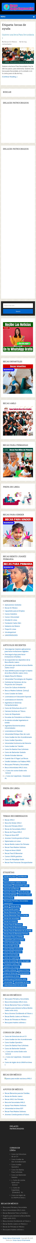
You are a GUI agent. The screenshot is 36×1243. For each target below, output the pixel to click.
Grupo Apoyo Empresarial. (11, 1238)
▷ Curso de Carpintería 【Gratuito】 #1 (17, 1190)
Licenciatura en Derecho (14, 700)
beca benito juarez (21, 886)
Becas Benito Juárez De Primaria (17, 844)
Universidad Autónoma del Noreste (18, 743)
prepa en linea (23, 970)
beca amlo (8, 886)
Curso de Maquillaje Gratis (14, 859)
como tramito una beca (13, 952)
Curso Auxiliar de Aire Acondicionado (18, 737)
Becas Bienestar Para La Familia (16, 915)
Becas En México (10, 42)
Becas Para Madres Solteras (15, 847)
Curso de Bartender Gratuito (15, 752)
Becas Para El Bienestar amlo (15, 927)
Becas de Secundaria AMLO (15, 829)
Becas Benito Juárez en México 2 (17, 1016)
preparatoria (24, 973)
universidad (8, 982)
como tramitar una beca (13, 949)
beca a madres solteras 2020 (15, 883)
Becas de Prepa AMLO (13, 832)
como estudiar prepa (12, 943)
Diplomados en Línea (13, 841)
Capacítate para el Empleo (15, 611)
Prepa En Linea (10, 629)
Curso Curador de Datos (14, 694)
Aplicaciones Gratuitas (13, 605)
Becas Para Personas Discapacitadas (18, 862)
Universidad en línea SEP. (14, 1108)
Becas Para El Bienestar (13, 853)
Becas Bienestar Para (12, 912)
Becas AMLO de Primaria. (14, 1099)
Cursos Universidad (12, 617)
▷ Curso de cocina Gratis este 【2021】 (18, 1182)
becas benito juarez (11, 909)
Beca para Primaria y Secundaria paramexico (16, 902)
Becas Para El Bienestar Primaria (16, 934)
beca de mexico (10, 892)
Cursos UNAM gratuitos (13, 856)
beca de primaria (10, 895)
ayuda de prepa (10, 876)
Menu (3, 17)
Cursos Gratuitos (11, 614)
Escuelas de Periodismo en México (18, 717)
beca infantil (8, 898)
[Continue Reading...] (9, 77)
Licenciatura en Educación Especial (18, 697)
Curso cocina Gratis (11, 955)
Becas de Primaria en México (15, 1019)
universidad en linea (22, 982)
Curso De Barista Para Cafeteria (16, 749)
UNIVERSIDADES (11, 635)
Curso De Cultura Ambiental (15, 687)
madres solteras (10, 970)
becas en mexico (10, 921)
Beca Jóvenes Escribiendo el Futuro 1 (19, 1013)
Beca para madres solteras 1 (15, 1023)
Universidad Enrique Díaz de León (17, 734)
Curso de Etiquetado (12, 714)
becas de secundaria (12, 918)
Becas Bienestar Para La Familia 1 (17, 1005)
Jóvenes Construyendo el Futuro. (17, 838)
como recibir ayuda (11, 946)
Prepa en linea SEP (12, 835)
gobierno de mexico (11, 967)
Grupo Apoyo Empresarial (21, 1240)
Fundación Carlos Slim (13, 623)
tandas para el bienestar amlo (15, 979)
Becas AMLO (9, 820)
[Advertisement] (18, 123)
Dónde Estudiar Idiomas (13, 755)
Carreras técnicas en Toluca (15, 711)
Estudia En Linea (11, 620)
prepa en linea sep (11, 973)
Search (18, 311)
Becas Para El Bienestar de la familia (17, 931)
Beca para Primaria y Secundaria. (17, 764)
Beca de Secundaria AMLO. (15, 1102)
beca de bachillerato (11, 889)
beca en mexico (25, 895)
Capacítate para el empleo (14, 940)
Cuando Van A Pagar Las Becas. (16, 758)
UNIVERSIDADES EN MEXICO (15, 985)
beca (6, 880)
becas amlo (15, 906)
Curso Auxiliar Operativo (13, 740)
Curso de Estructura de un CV (16, 708)
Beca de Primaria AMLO (13, 826)
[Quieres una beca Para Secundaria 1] (18, 55)
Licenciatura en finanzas (14, 731)
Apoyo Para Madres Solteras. (15, 1105)
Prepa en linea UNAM (13, 850)
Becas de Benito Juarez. (14, 1096)
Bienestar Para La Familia (13, 937)
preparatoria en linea (11, 976)
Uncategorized (10, 632)
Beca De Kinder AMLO (13, 823)
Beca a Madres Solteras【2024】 (17, 691)
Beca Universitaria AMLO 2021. (16, 768)
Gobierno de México (12, 626)
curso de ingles (24, 961)
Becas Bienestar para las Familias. (17, 1093)
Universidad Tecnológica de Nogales (18, 679)
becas (6, 906)
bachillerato (22, 876)
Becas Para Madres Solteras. (15, 1111)
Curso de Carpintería (11, 958)
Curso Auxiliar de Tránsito (14, 746)
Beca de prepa (24, 892)
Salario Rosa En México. (13, 676)
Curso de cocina (10, 961)
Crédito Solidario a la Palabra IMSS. (18, 761)
